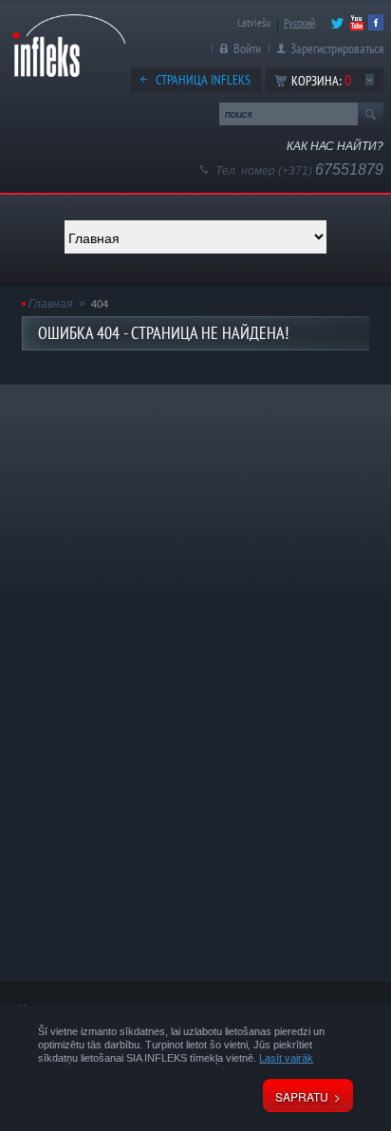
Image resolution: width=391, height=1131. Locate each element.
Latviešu (253, 22)
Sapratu (301, 1096)
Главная (50, 304)
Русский (299, 22)
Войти (247, 48)
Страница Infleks (203, 79)
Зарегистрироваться (336, 48)
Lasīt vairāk (286, 1058)
